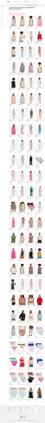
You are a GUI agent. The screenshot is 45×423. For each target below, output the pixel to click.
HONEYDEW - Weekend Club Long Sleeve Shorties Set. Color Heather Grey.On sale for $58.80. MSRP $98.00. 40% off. (22, 69)
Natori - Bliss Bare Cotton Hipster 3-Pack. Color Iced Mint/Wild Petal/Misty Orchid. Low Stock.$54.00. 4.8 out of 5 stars (39, 332)
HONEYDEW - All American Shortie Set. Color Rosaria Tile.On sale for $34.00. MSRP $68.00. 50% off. (39, 69)
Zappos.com (19, 420)
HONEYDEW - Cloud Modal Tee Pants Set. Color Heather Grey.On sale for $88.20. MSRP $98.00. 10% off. (22, 146)
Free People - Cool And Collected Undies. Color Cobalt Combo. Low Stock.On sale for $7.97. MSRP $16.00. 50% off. (22, 332)
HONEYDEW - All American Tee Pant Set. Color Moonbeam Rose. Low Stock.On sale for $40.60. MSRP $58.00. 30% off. (22, 193)
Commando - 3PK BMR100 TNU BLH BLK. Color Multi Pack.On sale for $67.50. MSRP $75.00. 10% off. (22, 348)
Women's (23, 3)
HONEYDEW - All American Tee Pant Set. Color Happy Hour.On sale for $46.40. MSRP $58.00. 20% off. (13, 193)
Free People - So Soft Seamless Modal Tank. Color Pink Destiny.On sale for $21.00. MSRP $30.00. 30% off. (22, 270)
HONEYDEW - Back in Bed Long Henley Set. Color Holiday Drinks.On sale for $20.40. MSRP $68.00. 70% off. (31, 286)
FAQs (8, 411)
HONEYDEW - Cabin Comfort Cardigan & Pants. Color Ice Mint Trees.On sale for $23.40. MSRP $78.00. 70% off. (13, 69)
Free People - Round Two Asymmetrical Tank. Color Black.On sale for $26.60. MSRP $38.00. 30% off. (31, 394)
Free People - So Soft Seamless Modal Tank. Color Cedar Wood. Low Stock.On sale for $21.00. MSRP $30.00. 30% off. (31, 270)
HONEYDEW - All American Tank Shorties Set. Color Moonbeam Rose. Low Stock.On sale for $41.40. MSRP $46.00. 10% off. (13, 22)
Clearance (32, 3)
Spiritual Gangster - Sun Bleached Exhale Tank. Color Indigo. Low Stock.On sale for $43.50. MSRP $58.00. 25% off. (13, 286)
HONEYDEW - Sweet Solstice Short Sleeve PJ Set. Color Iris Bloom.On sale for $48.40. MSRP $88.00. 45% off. (31, 146)
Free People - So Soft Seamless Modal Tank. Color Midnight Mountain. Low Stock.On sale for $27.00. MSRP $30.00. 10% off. (22, 255)
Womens (14, 408)
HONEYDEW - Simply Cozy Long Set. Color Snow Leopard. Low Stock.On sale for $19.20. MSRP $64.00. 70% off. (22, 162)
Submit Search (19, 5)
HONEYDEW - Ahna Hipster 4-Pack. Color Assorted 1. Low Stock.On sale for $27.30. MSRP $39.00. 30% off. (39, 162)
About (26, 408)
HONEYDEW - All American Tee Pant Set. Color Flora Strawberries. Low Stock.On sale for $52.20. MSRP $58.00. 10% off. (22, 177)
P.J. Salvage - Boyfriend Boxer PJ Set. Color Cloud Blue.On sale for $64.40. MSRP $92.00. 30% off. (39, 317)
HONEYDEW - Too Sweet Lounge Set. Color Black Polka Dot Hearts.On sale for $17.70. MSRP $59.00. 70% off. (31, 162)
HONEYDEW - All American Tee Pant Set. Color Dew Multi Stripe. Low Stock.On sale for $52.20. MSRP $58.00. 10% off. (39, 177)
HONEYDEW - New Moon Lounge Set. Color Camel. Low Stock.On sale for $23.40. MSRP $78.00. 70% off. (22, 131)
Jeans (33, 420)
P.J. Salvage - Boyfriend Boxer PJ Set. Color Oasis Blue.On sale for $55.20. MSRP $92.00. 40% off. (13, 332)
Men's (26, 3)
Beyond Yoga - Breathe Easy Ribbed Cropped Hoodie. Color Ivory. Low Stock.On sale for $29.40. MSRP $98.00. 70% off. (31, 317)
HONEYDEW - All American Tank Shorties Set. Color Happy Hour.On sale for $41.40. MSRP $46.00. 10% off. (31, 22)
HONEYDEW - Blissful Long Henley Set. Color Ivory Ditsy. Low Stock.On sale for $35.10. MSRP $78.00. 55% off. (39, 146)
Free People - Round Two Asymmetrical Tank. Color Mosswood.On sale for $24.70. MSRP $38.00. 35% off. (39, 394)
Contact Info (9, 412)
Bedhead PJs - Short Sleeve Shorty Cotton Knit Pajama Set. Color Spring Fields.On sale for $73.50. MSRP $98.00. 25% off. (31, 224)
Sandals (30, 420)
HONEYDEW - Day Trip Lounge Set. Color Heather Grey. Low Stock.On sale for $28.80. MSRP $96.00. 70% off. (31, 131)
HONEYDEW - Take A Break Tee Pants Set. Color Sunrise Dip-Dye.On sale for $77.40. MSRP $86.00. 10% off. (13, 146)
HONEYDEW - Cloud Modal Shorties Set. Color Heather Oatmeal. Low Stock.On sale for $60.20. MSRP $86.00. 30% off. (22, 38)
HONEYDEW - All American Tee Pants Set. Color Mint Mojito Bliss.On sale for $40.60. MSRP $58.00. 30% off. (31, 84)
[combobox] (13, 5)
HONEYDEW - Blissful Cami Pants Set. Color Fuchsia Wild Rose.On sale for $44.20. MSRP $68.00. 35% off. (13, 224)
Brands (37, 3)
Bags (15, 3)
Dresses (32, 420)
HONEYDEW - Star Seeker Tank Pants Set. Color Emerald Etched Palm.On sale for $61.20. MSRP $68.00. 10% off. (39, 131)
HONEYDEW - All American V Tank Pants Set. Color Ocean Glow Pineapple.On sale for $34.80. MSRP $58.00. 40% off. (31, 53)
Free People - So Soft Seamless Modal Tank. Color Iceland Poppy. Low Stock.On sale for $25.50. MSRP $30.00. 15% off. (39, 255)
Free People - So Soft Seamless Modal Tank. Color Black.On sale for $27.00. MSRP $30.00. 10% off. (31, 255)
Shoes (8, 3)
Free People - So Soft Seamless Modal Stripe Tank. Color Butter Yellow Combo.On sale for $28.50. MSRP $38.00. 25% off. (22, 208)
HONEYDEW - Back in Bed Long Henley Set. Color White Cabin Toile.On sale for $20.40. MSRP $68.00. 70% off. (22, 286)
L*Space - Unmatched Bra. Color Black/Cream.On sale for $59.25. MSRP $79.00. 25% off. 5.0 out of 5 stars (13, 301)
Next (43, 402)
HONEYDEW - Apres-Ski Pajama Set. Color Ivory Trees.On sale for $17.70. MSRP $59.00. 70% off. (13, 162)
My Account (33, 1)
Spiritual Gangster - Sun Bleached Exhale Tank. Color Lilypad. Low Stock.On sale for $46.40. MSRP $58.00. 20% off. (39, 270)
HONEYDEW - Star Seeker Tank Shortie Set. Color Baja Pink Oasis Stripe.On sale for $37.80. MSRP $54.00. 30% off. (39, 22)
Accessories (18, 3)
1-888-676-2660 (26, 1)
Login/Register (21, 408)
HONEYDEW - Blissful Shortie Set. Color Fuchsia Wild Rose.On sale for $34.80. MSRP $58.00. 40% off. (13, 131)
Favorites (35, 1)
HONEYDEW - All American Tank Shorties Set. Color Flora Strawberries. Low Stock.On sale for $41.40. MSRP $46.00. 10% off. (22, 22)
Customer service (34, 1)
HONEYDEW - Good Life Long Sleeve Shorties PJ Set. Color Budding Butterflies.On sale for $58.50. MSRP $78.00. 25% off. (13, 38)
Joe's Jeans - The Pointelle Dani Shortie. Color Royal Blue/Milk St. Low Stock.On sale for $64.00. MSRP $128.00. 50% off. (31, 332)
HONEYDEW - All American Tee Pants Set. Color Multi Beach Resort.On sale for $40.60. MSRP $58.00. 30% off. (39, 84)
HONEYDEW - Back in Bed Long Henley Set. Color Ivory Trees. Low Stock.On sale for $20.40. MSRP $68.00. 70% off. (39, 286)
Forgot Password (9, 408)
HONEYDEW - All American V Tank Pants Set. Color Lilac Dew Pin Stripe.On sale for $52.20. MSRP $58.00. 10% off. (22, 53)
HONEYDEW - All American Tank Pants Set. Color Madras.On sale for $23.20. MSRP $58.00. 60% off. (39, 53)
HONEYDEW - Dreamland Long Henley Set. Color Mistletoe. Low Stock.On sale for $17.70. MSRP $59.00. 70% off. (31, 193)
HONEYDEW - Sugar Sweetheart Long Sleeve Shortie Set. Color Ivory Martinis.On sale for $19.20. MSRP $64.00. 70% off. (31, 38)
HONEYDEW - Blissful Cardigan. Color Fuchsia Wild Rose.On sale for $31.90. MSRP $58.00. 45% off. (13, 255)
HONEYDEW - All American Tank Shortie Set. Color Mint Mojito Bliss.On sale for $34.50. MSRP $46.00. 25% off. (22, 100)
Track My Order (21, 411)
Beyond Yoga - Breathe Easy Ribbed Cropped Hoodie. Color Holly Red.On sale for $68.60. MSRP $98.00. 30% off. (39, 301)
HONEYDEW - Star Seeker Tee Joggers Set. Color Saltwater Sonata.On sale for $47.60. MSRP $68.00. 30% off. (39, 208)
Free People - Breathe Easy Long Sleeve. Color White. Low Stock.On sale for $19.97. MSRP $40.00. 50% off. (13, 317)
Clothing (12, 3)
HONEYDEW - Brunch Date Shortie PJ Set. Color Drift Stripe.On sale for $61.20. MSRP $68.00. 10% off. (31, 69)
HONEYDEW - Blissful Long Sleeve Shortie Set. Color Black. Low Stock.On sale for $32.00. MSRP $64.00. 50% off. (13, 84)
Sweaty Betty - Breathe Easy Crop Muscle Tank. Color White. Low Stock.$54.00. (39, 239)
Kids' (29, 3)
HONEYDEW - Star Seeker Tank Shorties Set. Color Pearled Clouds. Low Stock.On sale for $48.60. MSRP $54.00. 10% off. (13, 100)
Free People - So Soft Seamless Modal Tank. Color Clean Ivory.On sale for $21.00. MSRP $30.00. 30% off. (13, 270)
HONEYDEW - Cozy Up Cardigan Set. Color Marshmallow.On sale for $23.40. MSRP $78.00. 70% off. (39, 193)
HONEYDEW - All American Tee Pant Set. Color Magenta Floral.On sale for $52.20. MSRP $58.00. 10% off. (31, 177)
